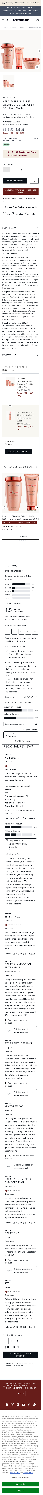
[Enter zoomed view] (37, 67)
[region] (20, 1452)
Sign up (20, 1393)
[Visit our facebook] (7, 1404)
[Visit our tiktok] (29, 1404)
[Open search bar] (7, 20)
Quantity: (8, 165)
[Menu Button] (2, 20)
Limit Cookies (21, 1484)
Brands (13, 28)
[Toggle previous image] (2, 51)
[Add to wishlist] (34, 180)
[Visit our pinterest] (34, 1404)
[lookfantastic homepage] (20, 20)
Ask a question (22, 124)
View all (36, 138)
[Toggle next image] (39, 51)
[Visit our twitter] (12, 1404)
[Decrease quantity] (6, 169)
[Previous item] (4, 507)
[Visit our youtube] (23, 1404)
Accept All (20, 1491)
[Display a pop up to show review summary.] (20, 526)
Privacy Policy (15, 1473)
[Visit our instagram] (18, 1404)
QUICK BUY (22, 537)
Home (5, 28)
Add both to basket (18, 452)
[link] (33, 20)
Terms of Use (28, 1473)
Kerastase (9, 97)
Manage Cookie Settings (20, 1477)
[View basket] (37, 20)
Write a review (8, 124)
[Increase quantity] (21, 169)
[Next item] (37, 507)
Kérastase (22, 28)
